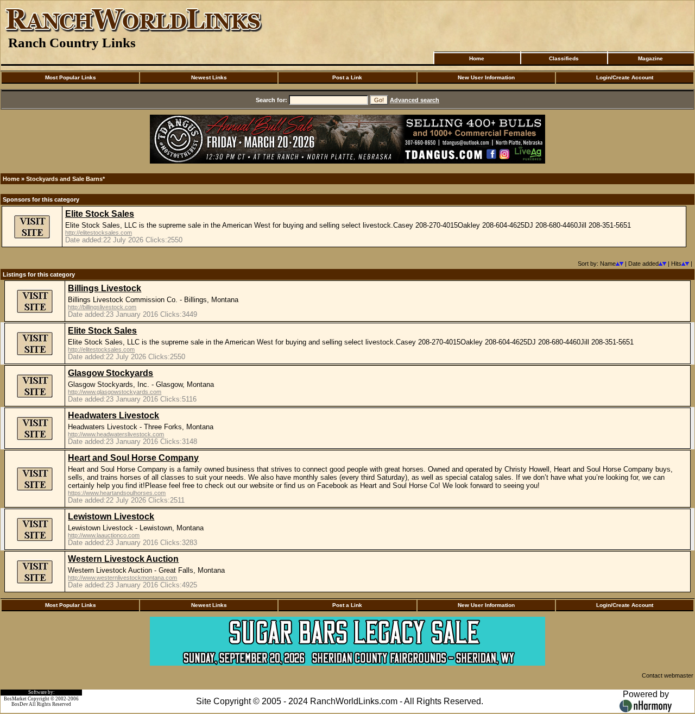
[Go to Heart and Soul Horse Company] (35, 489)
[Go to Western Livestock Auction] (35, 582)
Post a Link (347, 77)
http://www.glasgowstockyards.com (114, 392)
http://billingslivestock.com (102, 307)
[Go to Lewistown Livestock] (35, 540)
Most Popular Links (70, 77)
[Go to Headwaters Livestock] (35, 439)
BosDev (19, 704)
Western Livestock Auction (123, 558)
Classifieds (564, 58)
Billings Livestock (104, 288)
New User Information (486, 77)
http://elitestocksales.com (98, 232)
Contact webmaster (667, 675)
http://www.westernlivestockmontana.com (122, 577)
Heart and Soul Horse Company (133, 457)
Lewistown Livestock (111, 516)
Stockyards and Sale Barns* (65, 179)
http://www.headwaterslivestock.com (116, 434)
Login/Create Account (624, 77)
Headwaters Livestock (113, 415)
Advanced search (414, 100)
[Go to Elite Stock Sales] (32, 237)
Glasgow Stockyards (110, 373)
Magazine (650, 58)
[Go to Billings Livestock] (35, 312)
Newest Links (209, 77)
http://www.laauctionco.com (104, 535)
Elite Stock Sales (99, 213)
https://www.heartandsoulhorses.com (117, 493)
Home (476, 58)
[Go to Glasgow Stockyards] (35, 396)
